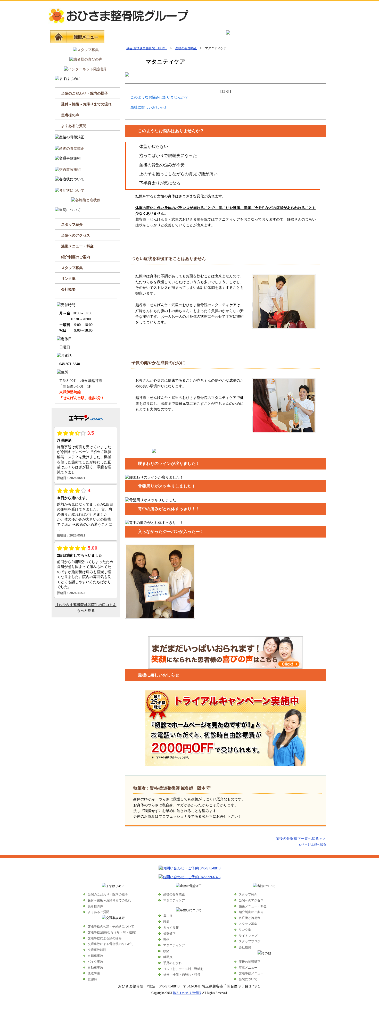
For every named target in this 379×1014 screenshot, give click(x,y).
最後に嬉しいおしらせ (148, 107)
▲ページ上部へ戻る (312, 844)
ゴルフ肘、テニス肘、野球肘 (183, 969)
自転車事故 (95, 956)
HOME (58, 36)
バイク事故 (95, 961)
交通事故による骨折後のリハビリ (111, 944)
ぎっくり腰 (171, 927)
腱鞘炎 (167, 957)
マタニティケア (174, 900)
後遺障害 (94, 973)
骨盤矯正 (169, 933)
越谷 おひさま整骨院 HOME (146, 48)
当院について (310, 36)
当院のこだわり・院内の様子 (84, 93)
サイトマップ (248, 935)
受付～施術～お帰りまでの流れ (86, 104)
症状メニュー (160, 36)
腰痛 (166, 922)
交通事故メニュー (198, 36)
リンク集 (68, 279)
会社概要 (68, 289)
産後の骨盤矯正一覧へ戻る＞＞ (301, 839)
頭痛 (166, 951)
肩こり (167, 916)
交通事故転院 (97, 950)
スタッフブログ (249, 941)
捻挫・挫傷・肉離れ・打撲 (181, 974)
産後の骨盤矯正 (123, 36)
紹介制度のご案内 (75, 257)
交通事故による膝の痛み (105, 938)
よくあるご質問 (73, 126)
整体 (166, 939)
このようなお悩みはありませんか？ (159, 97)
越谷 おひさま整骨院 (187, 993)
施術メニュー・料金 (77, 246)
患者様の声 (70, 115)
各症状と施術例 (249, 918)
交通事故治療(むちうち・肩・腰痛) (112, 932)
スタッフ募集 (72, 268)
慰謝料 (92, 979)
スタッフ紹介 (72, 225)
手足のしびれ (172, 963)
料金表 (272, 36)
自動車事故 (95, 967)
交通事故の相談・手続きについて (111, 926)
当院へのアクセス (75, 235)
